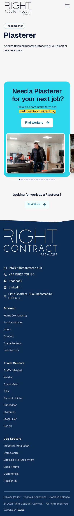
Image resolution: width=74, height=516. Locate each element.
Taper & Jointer (13, 398)
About (7, 329)
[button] (66, 5)
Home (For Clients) (15, 315)
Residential (10, 480)
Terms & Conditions (35, 497)
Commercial (11, 473)
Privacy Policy (12, 497)
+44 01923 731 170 (21, 274)
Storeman (9, 412)
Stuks (20, 509)
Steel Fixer (10, 418)
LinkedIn (14, 287)
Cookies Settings (59, 497)
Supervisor (10, 404)
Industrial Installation (16, 445)
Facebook (15, 281)
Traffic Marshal (13, 370)
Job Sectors (11, 350)
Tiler (6, 391)
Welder (8, 377)
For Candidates (13, 322)
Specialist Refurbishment (19, 459)
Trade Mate (11, 384)
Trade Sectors (12, 343)
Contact (9, 336)
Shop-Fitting (11, 466)
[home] (18, 5)
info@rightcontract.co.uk (25, 268)
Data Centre (11, 452)
